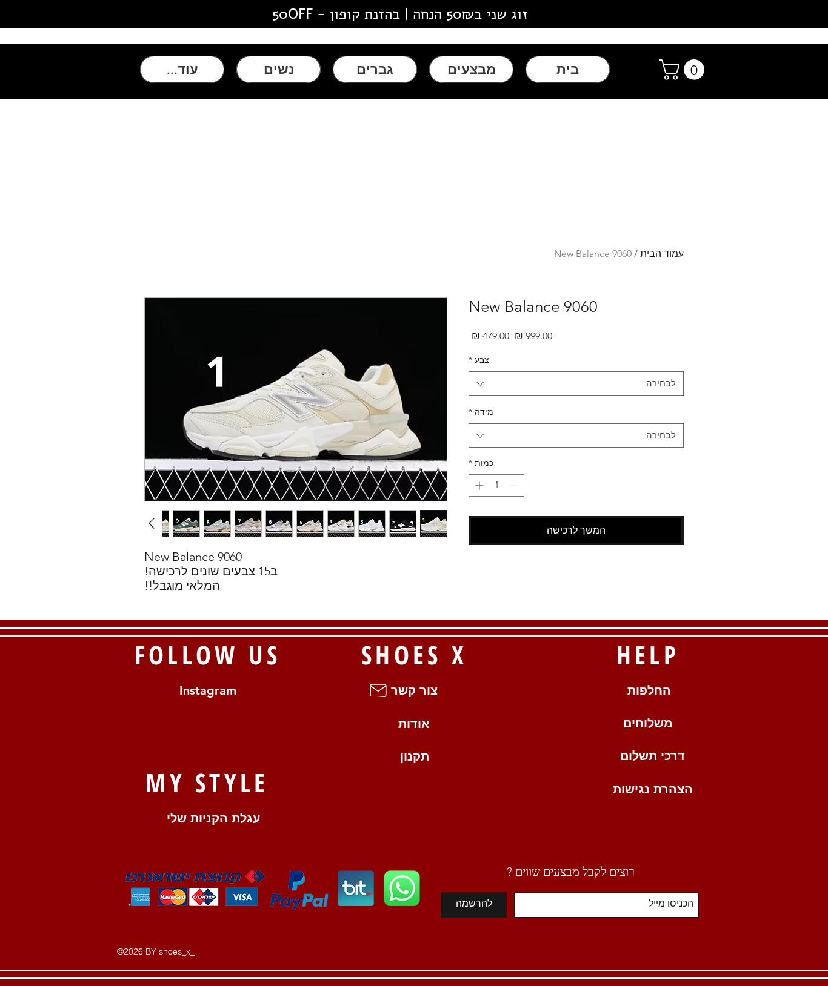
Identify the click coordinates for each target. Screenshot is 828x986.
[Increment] (478, 485)
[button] (684, 69)
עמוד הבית (662, 253)
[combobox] (576, 383)
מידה (481, 411)
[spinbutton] (496, 485)
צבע (479, 359)
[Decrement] (515, 485)
